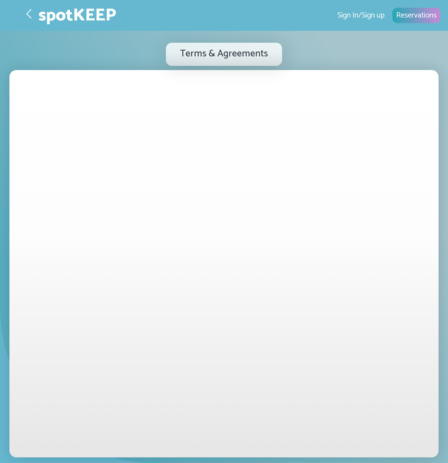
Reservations (416, 15)
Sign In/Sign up (361, 15)
